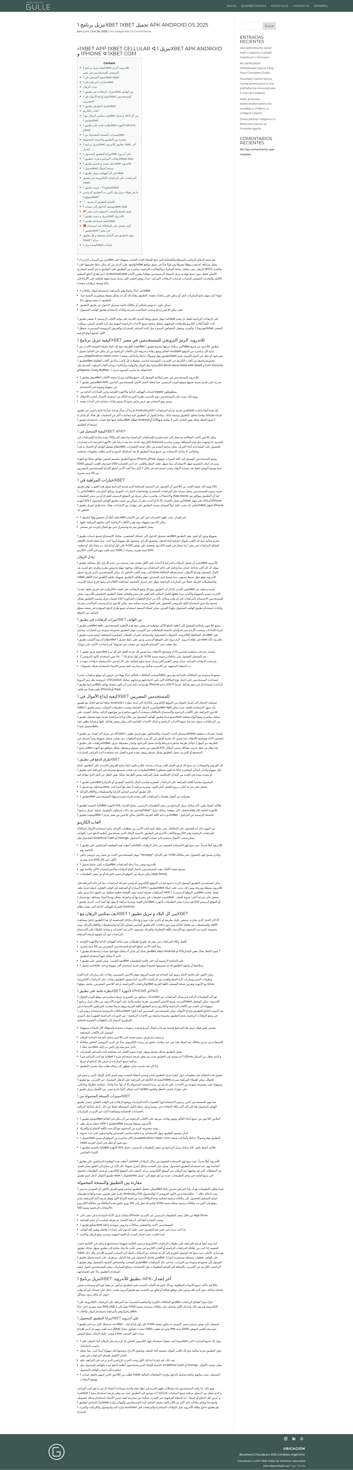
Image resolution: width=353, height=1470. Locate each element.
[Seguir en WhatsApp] (302, 1438)
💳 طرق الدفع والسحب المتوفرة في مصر (107, 211)
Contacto (301, 6)
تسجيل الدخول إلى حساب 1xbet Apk (105, 206)
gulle (86, 31)
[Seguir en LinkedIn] (293, 1438)
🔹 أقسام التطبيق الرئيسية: (99, 202)
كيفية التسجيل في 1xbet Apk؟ (101, 77)
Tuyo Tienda (297, 1465)
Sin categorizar (119, 31)
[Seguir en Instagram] (285, 1438)
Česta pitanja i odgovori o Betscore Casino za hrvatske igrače (257, 123)
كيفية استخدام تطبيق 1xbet (99, 221)
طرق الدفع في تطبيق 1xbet (99, 106)
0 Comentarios (141, 31)
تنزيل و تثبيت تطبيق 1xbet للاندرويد (103, 216)
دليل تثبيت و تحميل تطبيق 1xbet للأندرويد (107, 163)
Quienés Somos (253, 6)
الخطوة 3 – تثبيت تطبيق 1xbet (101, 187)
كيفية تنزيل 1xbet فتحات (97, 245)
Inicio (231, 6)
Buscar (269, 26)
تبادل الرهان (90, 87)
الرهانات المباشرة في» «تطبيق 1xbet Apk (108, 158)
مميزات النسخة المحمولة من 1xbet (103, 134)
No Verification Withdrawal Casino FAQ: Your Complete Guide (257, 68)
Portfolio (279, 6)
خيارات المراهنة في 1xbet (98, 82)
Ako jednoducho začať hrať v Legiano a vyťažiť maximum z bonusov (256, 52)
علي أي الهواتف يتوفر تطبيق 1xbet (103, 173)
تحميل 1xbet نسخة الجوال (98, 168)
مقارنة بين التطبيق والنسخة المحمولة (104, 139)
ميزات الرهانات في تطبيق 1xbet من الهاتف (108, 91)
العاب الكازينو (91, 111)
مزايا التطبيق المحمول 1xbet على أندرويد (107, 154)
